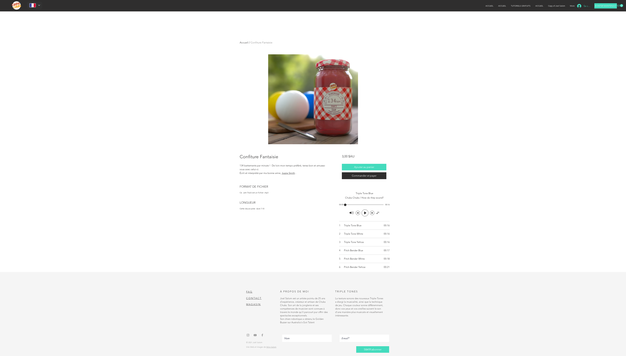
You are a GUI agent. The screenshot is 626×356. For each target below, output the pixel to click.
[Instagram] (248, 335)
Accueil (244, 42)
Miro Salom (271, 347)
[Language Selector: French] (34, 5)
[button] (617, 5)
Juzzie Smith (288, 173)
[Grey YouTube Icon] (255, 335)
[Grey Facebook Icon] (262, 335)
